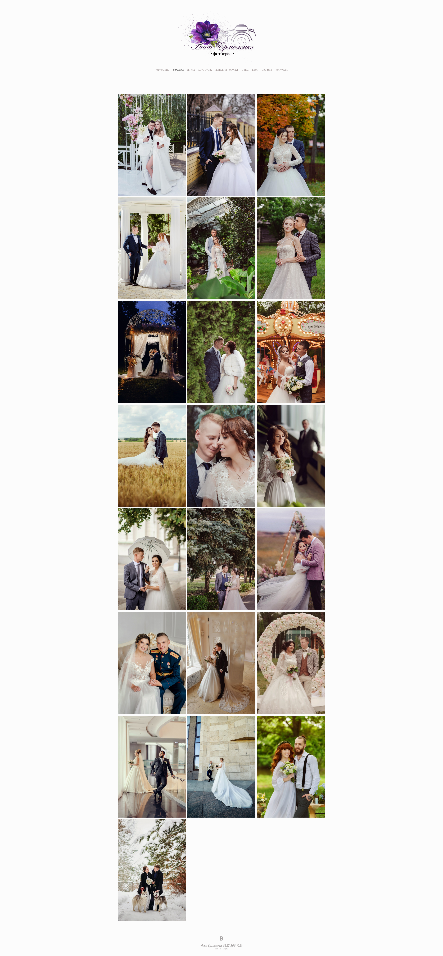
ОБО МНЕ (267, 70)
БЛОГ (255, 70)
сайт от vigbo (221, 949)
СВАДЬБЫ (178, 70)
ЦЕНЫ (245, 70)
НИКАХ (191, 70)
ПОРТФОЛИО (162, 70)
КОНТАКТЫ (281, 70)
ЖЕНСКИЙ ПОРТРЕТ (227, 70)
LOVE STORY (205, 70)
